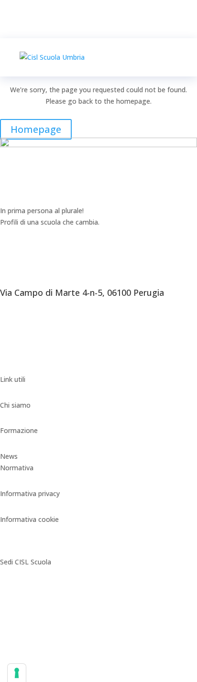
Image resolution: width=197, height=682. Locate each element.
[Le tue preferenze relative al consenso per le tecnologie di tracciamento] (17, 673)
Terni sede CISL (24, 639)
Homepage (36, 129)
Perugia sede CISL (28, 587)
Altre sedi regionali (29, 665)
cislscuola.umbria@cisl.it (37, 367)
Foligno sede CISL (28, 613)
